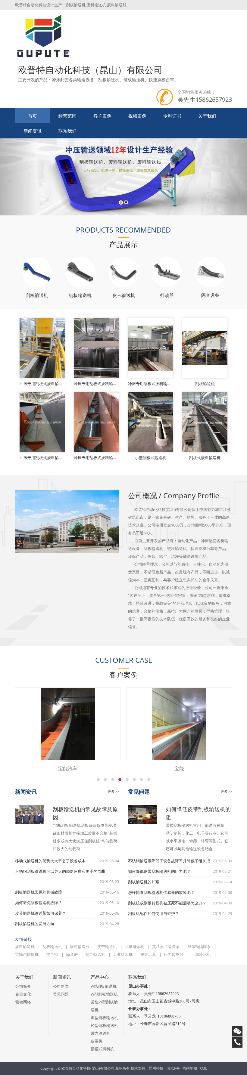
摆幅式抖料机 (102, 1049)
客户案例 (102, 116)
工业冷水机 (123, 954)
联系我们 (67, 131)
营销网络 (23, 1002)
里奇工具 (148, 954)
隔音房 (72, 954)
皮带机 (96, 1041)
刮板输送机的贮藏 (143, 882)
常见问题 (61, 994)
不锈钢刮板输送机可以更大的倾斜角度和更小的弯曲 (60, 871)
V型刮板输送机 (104, 986)
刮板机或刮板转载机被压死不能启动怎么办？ (167, 903)
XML (203, 1068)
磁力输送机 (100, 1033)
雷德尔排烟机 (27, 954)
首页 (32, 116)
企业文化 (23, 994)
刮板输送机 (52, 946)
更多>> (113, 791)
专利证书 (172, 116)
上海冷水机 (201, 954)
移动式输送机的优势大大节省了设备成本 (50, 860)
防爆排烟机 (135, 946)
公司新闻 (61, 986)
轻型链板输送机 (104, 1025)
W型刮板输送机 (104, 994)
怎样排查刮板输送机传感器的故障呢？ (161, 892)
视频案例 (137, 116)
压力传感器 (174, 954)
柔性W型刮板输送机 (104, 1005)
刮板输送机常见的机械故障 (38, 892)
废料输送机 (25, 946)
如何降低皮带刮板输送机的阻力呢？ (159, 871)
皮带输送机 (107, 946)
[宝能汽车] (67, 723)
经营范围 (67, 116)
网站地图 (190, 1068)
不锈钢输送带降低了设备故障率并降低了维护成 (169, 860)
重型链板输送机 (104, 1017)
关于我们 (207, 116)
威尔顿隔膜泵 (199, 946)
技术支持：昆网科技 (147, 1068)
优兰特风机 (96, 954)
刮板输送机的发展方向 (34, 923)
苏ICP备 (173, 1068)
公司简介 (23, 986)
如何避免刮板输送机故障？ (38, 902)
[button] (18, 176)
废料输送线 (80, 946)
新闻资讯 (32, 131)
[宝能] (179, 723)
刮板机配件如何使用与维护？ (153, 913)
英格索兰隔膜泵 (166, 946)
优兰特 (52, 954)
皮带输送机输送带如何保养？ (40, 913)
